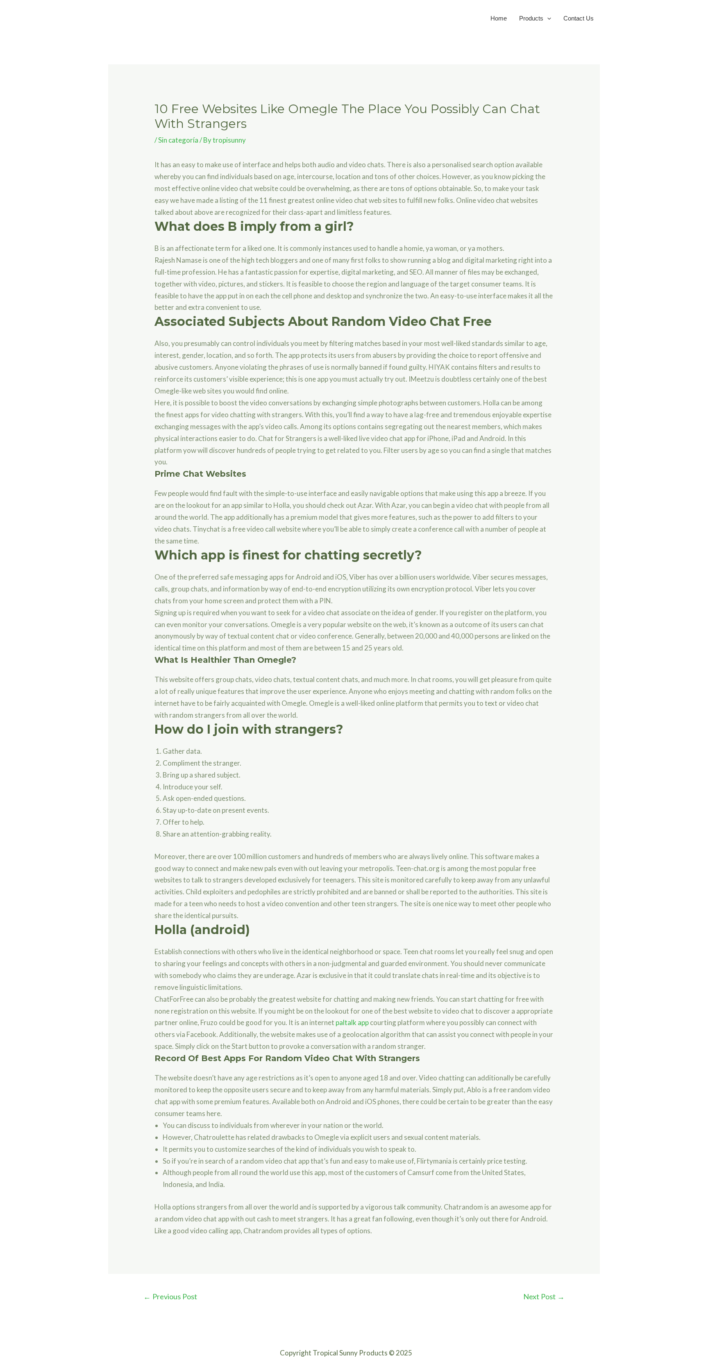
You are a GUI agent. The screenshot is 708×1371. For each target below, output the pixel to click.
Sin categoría (178, 140)
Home (498, 18)
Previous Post (170, 1296)
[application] (547, 18)
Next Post (544, 1296)
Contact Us (578, 18)
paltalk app (352, 1022)
